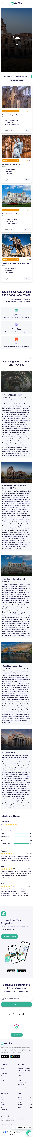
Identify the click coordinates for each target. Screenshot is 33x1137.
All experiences (7, 76)
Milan (2, 1107)
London (3, 1099)
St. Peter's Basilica (13, 704)
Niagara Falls (4, 1109)
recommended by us (16, 80)
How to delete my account (24, 1087)
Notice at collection (8, 1135)
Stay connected (16, 1035)
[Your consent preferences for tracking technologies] (30, 1134)
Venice (2, 1102)
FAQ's (2, 1078)
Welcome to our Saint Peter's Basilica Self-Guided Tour (24, 1069)
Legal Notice (21, 1072)
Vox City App (4, 1081)
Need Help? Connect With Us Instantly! (24, 1083)
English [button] (4, 1116)
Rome (2, 1097)
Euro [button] (10, 1116)
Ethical (19, 1080)
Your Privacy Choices (14, 1132)
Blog (2, 1076)
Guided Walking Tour (22, 76)
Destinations (4, 1073)
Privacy (19, 1075)
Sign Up (16, 1004)
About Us (3, 1071)
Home (2, 1068)
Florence (3, 1104)
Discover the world (8, 936)
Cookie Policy (21, 1077)
